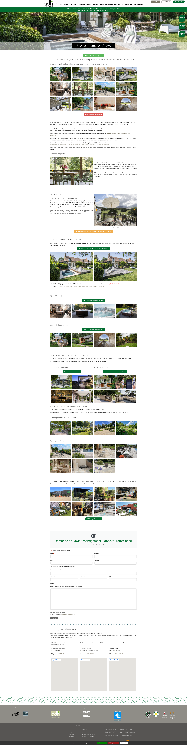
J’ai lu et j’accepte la (63, 614)
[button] (52, 170)
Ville (110, 577)
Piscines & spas (87, 4)
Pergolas (95, 4)
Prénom (96, 553)
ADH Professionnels (126, 4)
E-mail (52, 560)
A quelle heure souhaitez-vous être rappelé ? (62, 566)
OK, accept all (103, 743)
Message (52, 583)
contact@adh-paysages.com (111, 735)
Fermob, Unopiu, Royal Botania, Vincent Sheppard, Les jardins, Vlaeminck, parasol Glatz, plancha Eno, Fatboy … (80, 145)
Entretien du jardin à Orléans (88, 736)
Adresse (52, 577)
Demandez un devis (182, 26)
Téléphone (97, 560)
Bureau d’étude (85, 729)
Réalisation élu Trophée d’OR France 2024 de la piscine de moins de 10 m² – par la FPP (80, 287)
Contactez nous (182, 33)
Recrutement (166, 1)
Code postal (83, 577)
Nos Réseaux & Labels (73, 732)
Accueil (70, 729)
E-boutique (156, 1)
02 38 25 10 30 (90, 654)
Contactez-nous (178, 1)
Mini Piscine (110, 133)
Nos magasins (103, 4)
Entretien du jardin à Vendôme (88, 734)
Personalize (124, 743)
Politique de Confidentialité (68, 614)
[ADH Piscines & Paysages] (48, 3)
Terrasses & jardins (76, 4)
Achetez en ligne (182, 18)
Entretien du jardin (114, 4)
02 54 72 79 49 (62, 654)
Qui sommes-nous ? (64, 4)
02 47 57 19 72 (119, 654)
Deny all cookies (114, 743)
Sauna (118, 133)
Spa (115, 133)
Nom (52, 553)
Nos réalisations (138, 4)
